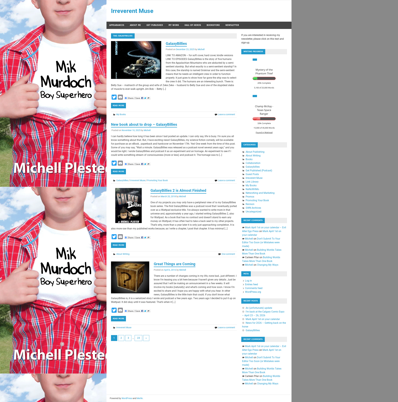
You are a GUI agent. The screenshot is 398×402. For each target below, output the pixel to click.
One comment (228, 254)
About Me (135, 25)
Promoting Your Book (157, 180)
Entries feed (251, 284)
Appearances (116, 25)
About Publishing (255, 151)
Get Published (154, 25)
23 (138, 337)
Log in (248, 280)
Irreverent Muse (132, 10)
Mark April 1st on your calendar (263, 319)
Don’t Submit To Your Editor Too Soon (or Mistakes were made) (261, 242)
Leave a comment (226, 114)
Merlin (140, 398)
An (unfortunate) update (259, 307)
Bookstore (213, 25)
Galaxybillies (122, 180)
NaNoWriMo (252, 189)
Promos (250, 196)
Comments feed (253, 288)
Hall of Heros (193, 25)
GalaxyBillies (176, 43)
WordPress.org (253, 291)
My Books (121, 114)
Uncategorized (253, 211)
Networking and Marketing (260, 192)
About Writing (123, 254)
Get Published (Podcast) (259, 170)
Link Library (252, 181)
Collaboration (253, 163)
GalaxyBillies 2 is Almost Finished (178, 190)
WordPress (127, 398)
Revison (250, 204)
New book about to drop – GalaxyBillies (144, 124)
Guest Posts (252, 174)
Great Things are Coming (174, 264)
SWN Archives (253, 207)
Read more (118, 105)
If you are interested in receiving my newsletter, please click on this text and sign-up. (262, 39)
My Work (174, 25)
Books (249, 159)
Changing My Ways (267, 264)
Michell (201, 49)
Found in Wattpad (264, 132)
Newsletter (232, 25)
